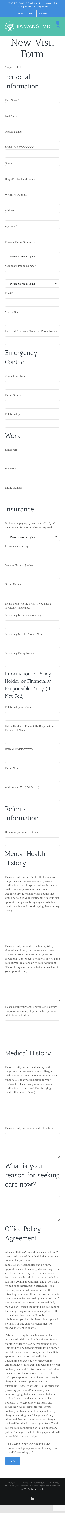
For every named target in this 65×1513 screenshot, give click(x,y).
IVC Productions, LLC (34, 1488)
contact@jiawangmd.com (37, 6)
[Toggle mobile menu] (58, 22)
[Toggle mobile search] (58, 26)
